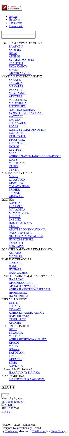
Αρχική (13, 16)
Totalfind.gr (39, 431)
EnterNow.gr (58, 431)
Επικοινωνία (16, 26)
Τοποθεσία (15, 22)
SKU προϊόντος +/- (12, 401)
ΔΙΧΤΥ (5, 411)
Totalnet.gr (11, 431)
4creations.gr (24, 428)
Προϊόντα (14, 19)
